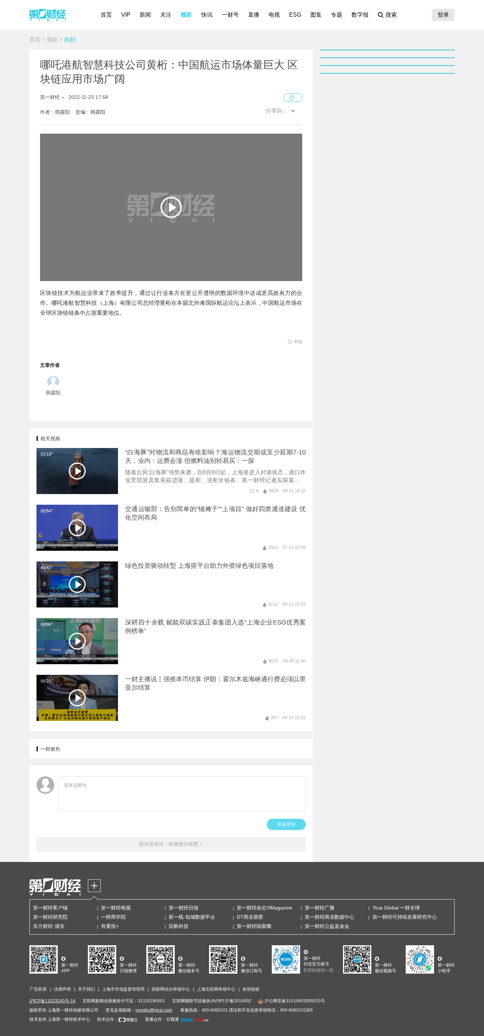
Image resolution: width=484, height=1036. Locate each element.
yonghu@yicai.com (153, 1010)
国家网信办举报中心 (171, 989)
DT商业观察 (250, 917)
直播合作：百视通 (162, 1019)
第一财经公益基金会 (327, 926)
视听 (186, 15)
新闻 (145, 15)
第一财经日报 (183, 908)
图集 (316, 15)
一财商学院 (113, 917)
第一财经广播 (319, 908)
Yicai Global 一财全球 (396, 908)
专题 (336, 15)
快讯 (207, 15)
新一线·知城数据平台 (192, 917)
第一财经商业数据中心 (329, 917)
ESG (295, 15)
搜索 (391, 15)
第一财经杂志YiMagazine (264, 908)
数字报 (359, 15)
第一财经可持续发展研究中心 (404, 917)
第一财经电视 (116, 908)
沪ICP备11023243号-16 (52, 1000)
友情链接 (250, 989)
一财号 (230, 15)
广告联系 (38, 989)
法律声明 (62, 989)
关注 (165, 15)
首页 (106, 15)
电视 (274, 15)
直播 (253, 15)
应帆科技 (178, 926)
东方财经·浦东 (48, 926)
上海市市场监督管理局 (123, 989)
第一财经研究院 (50, 917)
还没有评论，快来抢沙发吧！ (171, 844)
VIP (125, 15)
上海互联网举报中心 (216, 989)
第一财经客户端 (50, 908)
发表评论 (286, 824)
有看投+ (110, 926)
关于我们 (86, 989)
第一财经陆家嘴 (254, 926)
